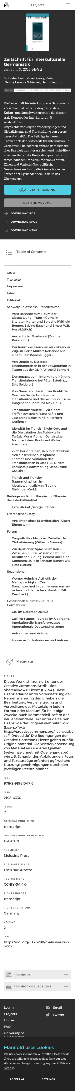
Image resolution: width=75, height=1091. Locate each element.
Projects (37, 5)
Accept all (18, 1079)
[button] (9, 1007)
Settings (48, 1079)
